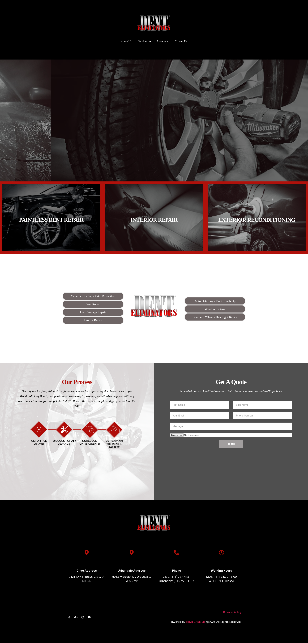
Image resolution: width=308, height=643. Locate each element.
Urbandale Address (131, 570)
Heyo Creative (195, 621)
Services (143, 41)
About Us (126, 41)
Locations (162, 41)
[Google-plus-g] (75, 617)
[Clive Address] (86, 552)
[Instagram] (82, 617)
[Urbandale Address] (131, 552)
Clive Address (87, 570)
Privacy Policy (232, 612)
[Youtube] (89, 617)
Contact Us (181, 41)
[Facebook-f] (69, 617)
